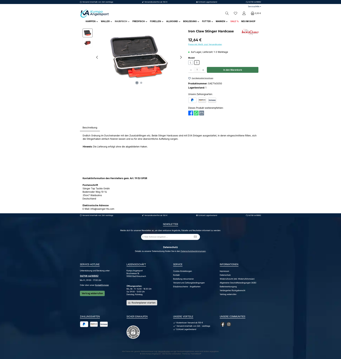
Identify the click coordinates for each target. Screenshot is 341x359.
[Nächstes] (181, 57)
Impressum (224, 271)
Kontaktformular (102, 285)
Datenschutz (225, 275)
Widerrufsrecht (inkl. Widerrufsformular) (237, 279)
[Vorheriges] (97, 57)
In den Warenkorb (232, 70)
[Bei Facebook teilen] (191, 113)
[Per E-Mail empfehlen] (202, 113)
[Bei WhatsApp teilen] (196, 113)
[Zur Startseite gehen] (94, 13)
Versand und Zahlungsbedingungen (189, 283)
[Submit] (195, 237)
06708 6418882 (89, 276)
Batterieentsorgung (228, 286)
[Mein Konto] (244, 13)
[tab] (90, 127)
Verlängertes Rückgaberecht (232, 290)
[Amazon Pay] (202, 100)
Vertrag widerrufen (92, 293)
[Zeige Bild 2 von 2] (141, 83)
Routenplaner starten (143, 302)
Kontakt (176, 275)
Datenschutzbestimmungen (193, 251)
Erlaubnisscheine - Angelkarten (186, 286)
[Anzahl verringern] (191, 70)
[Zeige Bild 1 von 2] (137, 83)
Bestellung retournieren (183, 279)
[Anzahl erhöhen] (203, 70)
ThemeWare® (195, 354)
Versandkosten (164, 351)
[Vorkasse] (212, 100)
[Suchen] (227, 13)
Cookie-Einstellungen (182, 271)
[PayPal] (192, 100)
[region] (133, 57)
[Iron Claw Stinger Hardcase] (139, 57)
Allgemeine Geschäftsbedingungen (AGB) (238, 283)
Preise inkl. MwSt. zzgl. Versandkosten (205, 44)
